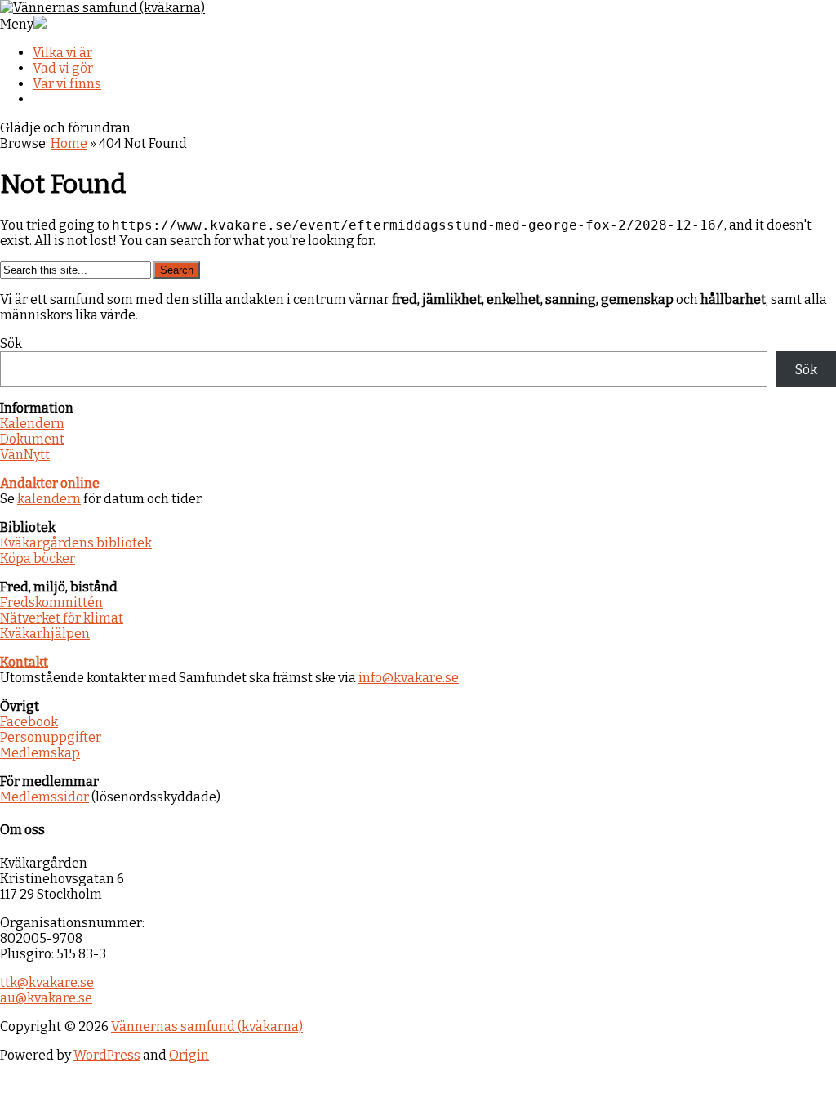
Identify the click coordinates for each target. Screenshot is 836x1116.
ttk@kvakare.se (47, 982)
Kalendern (32, 423)
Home (69, 143)
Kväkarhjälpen (45, 633)
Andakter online (50, 483)
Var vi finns (67, 84)
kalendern (49, 499)
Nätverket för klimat (61, 618)
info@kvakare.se (408, 677)
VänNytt (25, 454)
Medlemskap (40, 753)
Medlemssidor (44, 797)
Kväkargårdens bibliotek (76, 543)
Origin (189, 1055)
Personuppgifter (50, 737)
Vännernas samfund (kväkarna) (207, 1026)
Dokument (32, 439)
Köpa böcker (37, 558)
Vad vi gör (63, 68)
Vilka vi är (62, 52)
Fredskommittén (51, 602)
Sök (11, 343)
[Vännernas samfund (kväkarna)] (102, 8)
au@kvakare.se (46, 998)
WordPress (106, 1055)
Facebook (29, 722)
